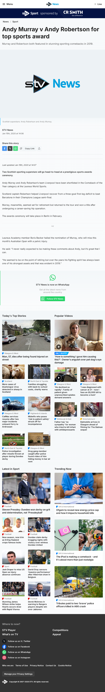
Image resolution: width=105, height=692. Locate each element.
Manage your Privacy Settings (18, 674)
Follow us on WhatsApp (19, 652)
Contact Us (51, 665)
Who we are (7, 665)
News (6, 21)
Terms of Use (21, 665)
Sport (15, 21)
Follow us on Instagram (19, 657)
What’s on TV (10, 634)
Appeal (56, 634)
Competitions (60, 630)
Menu (10, 4)
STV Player (9, 630)
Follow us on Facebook (19, 646)
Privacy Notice (37, 665)
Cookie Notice (64, 665)
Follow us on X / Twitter (19, 641)
